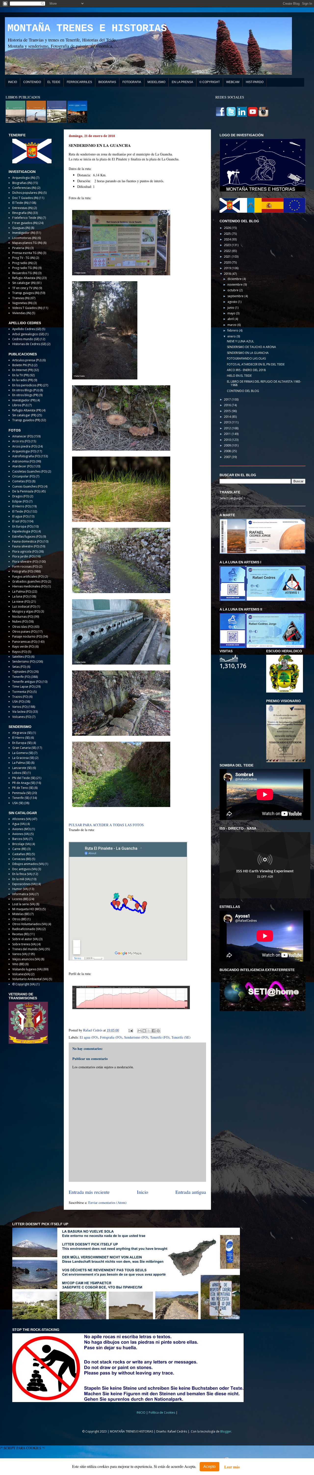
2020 (228, 262)
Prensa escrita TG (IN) (27, 253)
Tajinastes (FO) (22, 671)
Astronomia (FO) (23, 461)
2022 (228, 251)
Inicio (142, 1192)
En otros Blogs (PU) (25, 390)
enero (231, 336)
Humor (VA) (20, 889)
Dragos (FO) (20, 496)
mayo (231, 313)
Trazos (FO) (20, 697)
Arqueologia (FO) (24, 451)
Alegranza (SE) (22, 733)
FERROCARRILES (79, 82)
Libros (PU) (19, 405)
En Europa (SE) (22, 743)
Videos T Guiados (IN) (27, 308)
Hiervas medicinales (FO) (29, 586)
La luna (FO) (20, 596)
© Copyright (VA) (23, 984)
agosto (232, 302)
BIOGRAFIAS (107, 82)
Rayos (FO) (19, 652)
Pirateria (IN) (20, 248)
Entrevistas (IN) (22, 208)
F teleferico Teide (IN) (27, 218)
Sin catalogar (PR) (24, 415)
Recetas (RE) (20, 934)
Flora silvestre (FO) (25, 561)
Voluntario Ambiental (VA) (30, 979)
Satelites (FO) (21, 656)
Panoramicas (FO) (24, 642)
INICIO (12, 82)
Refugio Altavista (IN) (26, 278)
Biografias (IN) (22, 183)
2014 (228, 417)
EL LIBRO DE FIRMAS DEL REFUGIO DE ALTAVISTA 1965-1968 (264, 383)
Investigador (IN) (23, 233)
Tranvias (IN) (20, 298)
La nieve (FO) (21, 601)
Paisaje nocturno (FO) (27, 636)
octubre (233, 290)
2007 (228, 457)
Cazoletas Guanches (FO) (29, 471)
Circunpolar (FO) (23, 476)
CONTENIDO (32, 82)
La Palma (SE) (21, 763)
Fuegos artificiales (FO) (28, 576)
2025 (228, 234)
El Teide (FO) (20, 511)
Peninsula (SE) (21, 793)
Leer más (232, 1467)
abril (231, 319)
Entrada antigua (190, 1192)
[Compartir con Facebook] (153, 1030)
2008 (228, 451)
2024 (228, 239)
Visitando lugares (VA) (27, 969)
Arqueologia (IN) (23, 178)
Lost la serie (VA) (23, 904)
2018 (228, 274)
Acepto (209, 1466)
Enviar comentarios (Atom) (107, 1202)
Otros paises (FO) (24, 631)
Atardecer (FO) (22, 466)
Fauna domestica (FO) (27, 541)
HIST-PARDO (254, 82)
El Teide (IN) (20, 203)
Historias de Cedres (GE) (29, 344)
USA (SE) (17, 803)
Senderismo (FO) (136, 1037)
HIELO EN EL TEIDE (239, 376)
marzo (232, 325)
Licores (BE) (20, 899)
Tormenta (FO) (22, 692)
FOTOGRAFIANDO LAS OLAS (246, 358)
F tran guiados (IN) (25, 223)
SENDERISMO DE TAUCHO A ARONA (251, 347)
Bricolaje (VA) (21, 844)
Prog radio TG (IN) (24, 268)
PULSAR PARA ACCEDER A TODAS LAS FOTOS (106, 824)
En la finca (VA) (22, 874)
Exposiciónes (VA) (24, 884)
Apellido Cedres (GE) (26, 329)
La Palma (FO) (21, 591)
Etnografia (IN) (22, 213)
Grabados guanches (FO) (29, 581)
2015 (228, 411)
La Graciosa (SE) (23, 758)
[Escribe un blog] (144, 1030)
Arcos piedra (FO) (24, 446)
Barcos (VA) (20, 839)
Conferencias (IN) (24, 188)
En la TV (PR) (20, 375)
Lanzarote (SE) (22, 768)
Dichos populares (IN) (27, 193)
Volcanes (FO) (21, 717)
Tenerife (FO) (160, 1037)
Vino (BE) (18, 964)
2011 (228, 434)
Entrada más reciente (89, 1192)
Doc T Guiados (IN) (25, 198)
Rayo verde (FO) (23, 646)
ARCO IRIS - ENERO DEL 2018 (246, 370)
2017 (228, 399)
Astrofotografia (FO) (26, 456)
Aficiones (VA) (21, 819)
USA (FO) (18, 701)
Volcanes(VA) (21, 974)
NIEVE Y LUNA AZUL (240, 341)
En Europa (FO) (22, 526)
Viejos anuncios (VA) (26, 959)
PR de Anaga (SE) (23, 783)
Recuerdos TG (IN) (24, 273)
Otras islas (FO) (22, 627)
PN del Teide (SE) (23, 778)
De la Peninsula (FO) (26, 491)
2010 (228, 440)
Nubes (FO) (20, 621)
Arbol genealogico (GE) (28, 334)
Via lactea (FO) (22, 712)
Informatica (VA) (23, 894)
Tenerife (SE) (181, 1037)
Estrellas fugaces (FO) (27, 536)
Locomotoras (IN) (24, 238)
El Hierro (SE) (21, 738)
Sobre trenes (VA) (24, 944)
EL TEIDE (53, 82)
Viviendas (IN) (21, 313)
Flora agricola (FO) (25, 551)
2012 (228, 428)
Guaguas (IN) (21, 228)
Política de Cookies (162, 1412)
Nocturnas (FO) (22, 616)
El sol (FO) (19, 521)
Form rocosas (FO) (25, 566)
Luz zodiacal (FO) (24, 606)
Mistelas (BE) (20, 914)
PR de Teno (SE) (22, 788)
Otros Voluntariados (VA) (29, 924)
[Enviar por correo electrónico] (139, 1030)
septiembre (235, 296)
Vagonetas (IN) (22, 303)
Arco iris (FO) (21, 441)
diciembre (234, 279)
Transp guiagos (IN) (25, 293)
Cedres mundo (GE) (25, 339)
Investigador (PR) (24, 400)
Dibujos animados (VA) (28, 864)
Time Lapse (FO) (23, 686)
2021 (228, 256)
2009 (228, 445)
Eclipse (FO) (20, 501)
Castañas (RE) (21, 854)
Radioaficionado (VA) (26, 929)
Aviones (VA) (20, 834)
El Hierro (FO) (21, 506)
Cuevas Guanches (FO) (27, 486)
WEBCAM (232, 82)
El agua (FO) (89, 1037)
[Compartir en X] (148, 1030)
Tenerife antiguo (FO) (26, 682)
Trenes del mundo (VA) (28, 949)
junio (231, 308)
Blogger (225, 1431)
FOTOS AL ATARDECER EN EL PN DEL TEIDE (256, 364)
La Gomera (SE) (22, 753)
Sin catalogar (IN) (24, 283)
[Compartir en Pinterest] (158, 1030)
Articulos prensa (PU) (26, 360)
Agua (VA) (19, 824)
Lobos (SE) (19, 773)
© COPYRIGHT (209, 82)
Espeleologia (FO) (24, 531)
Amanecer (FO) (22, 436)
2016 (228, 405)
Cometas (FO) (21, 481)
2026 (228, 228)
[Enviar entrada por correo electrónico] (130, 1030)
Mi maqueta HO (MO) (26, 909)
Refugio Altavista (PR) (26, 410)
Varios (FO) (19, 707)
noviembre (235, 284)
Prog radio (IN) (22, 263)
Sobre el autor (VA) (25, 939)
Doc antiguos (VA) (24, 869)
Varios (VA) (19, 954)
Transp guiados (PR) (26, 420)
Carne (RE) (19, 849)
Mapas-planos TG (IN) (27, 243)
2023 (228, 245)
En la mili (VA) (21, 879)
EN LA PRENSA (182, 82)
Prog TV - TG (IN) (23, 258)
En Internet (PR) (22, 370)
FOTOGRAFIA (131, 82)
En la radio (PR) (22, 380)
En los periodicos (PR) (27, 385)
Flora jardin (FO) (23, 556)
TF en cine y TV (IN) (25, 288)
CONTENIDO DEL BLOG (243, 391)
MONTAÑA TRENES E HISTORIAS (87, 28)
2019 (228, 268)
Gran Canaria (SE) (24, 748)
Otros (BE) (19, 919)
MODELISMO (156, 82)
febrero (233, 330)
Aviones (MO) (21, 829)
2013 (228, 422)
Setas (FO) (19, 667)
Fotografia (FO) (111, 1037)
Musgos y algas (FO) (26, 611)
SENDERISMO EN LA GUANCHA (248, 353)
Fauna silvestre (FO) (25, 546)
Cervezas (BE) (21, 859)
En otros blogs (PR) (25, 395)
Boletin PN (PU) (22, 365)
